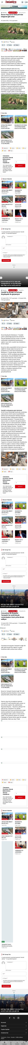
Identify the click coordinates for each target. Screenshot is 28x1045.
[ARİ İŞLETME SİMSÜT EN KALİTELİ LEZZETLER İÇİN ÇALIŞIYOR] (7, 122)
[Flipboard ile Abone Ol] (12, 42)
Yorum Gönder (6, 260)
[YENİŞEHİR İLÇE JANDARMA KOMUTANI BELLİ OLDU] (7, 216)
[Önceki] (1, 278)
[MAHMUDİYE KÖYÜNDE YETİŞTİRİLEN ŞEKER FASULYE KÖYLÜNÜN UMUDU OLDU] (21, 122)
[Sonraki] (27, 278)
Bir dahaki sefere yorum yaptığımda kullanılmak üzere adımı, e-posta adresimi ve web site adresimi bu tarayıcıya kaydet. (14, 255)
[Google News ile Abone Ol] (5, 42)
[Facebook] (9, 1017)
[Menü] (2, 2)
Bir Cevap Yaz (7, 229)
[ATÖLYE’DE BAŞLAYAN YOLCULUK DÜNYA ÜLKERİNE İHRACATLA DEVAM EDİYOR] (20, 201)
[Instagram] (18, 1017)
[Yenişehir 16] (11, 2)
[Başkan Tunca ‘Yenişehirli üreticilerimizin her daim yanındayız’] (20, 216)
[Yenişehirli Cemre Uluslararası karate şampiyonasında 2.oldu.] (7, 894)
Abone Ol (20, 165)
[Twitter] (14, 1017)
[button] (22, 2)
